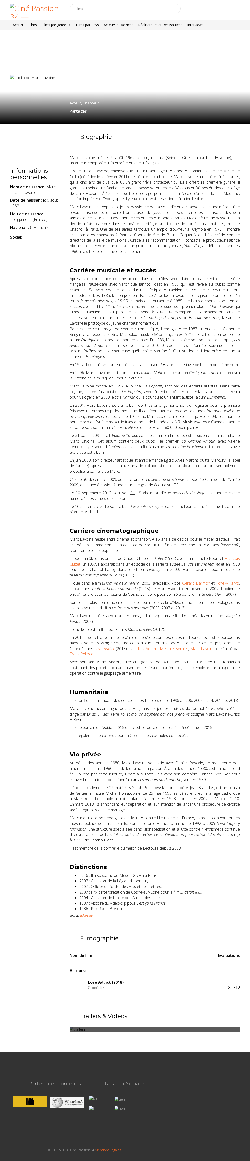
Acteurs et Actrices (118, 24)
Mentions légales (108, 1150)
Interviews (195, 24)
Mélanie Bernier (174, 648)
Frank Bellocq (81, 654)
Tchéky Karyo (227, 583)
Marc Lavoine (202, 648)
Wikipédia (86, 916)
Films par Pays (87, 24)
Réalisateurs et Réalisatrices (160, 24)
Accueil (18, 24)
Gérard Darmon (196, 583)
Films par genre (54, 24)
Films (33, 24)
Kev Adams (148, 648)
